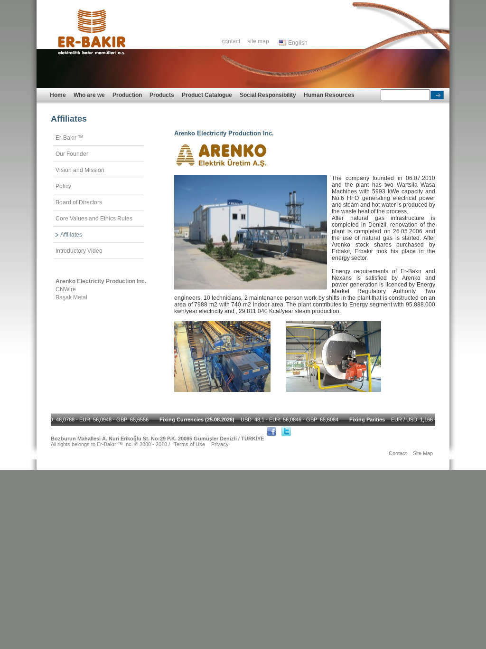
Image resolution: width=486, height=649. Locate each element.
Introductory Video (79, 251)
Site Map (423, 453)
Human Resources (329, 95)
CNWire (66, 289)
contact (231, 41)
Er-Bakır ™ (70, 137)
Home (58, 95)
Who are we (89, 95)
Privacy (220, 444)
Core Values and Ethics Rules (94, 218)
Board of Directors (79, 202)
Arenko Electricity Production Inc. (101, 281)
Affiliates (71, 234)
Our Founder (72, 154)
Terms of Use (189, 444)
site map (258, 41)
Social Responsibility (268, 95)
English (296, 42)
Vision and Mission (80, 170)
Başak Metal (71, 297)
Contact (398, 453)
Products (162, 95)
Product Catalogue (207, 95)
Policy (63, 186)
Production (127, 95)
